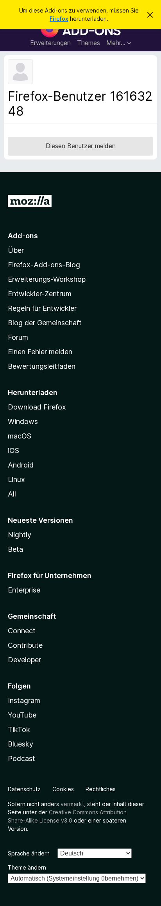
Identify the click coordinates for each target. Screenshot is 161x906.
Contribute (25, 645)
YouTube (22, 715)
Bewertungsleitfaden (41, 366)
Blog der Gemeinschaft (45, 323)
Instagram (24, 700)
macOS (19, 436)
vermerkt (72, 804)
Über (16, 250)
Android (21, 465)
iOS (13, 450)
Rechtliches (101, 789)
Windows (23, 421)
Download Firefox (37, 407)
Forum (18, 337)
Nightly (19, 535)
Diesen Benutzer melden (81, 146)
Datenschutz (24, 789)
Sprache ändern (29, 853)
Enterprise (24, 590)
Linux (16, 479)
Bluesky (20, 744)
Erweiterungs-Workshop (47, 279)
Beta (15, 549)
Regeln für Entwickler (42, 308)
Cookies (63, 789)
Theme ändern (27, 867)
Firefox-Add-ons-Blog (44, 265)
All (12, 494)
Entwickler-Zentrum (40, 294)
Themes (88, 43)
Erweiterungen (50, 43)
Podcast (21, 758)
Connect (22, 631)
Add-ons (23, 236)
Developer (24, 660)
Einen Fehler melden (40, 352)
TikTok (19, 729)
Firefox (59, 18)
